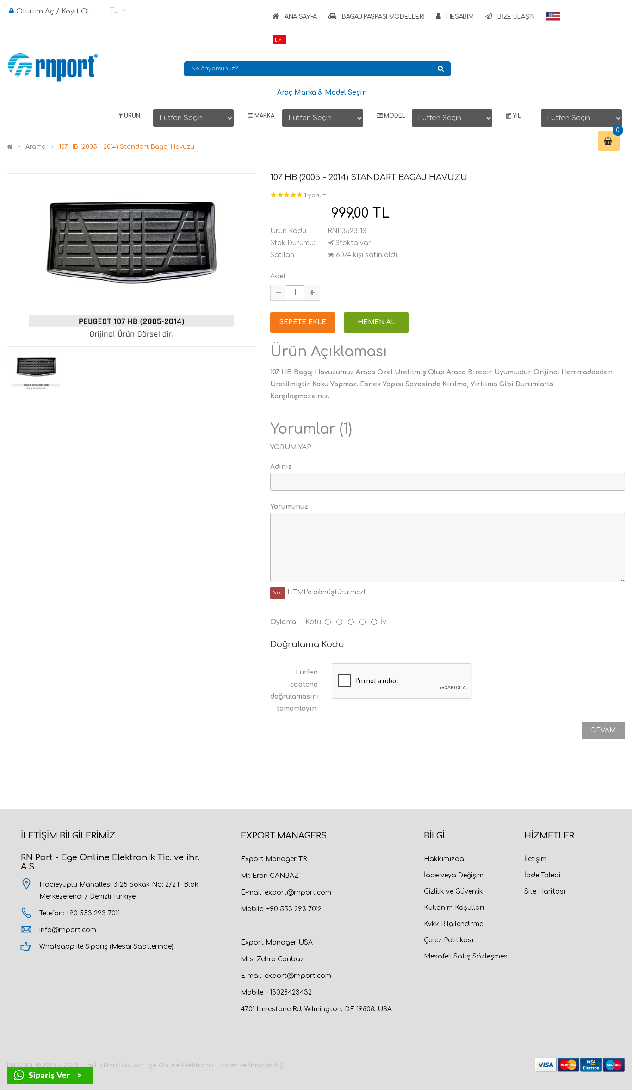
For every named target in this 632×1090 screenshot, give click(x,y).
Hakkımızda (444, 859)
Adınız (281, 466)
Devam (603, 730)
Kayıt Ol (75, 11)
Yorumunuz (289, 506)
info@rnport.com (67, 929)
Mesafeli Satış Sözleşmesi (466, 956)
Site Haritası (544, 891)
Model (394, 116)
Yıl (516, 116)
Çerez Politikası (448, 940)
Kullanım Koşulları (454, 907)
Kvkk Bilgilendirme (453, 923)
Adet (278, 276)
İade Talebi (542, 875)
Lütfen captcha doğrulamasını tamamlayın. (294, 690)
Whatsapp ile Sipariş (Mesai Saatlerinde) (106, 946)
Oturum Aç (35, 11)
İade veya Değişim (453, 875)
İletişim (535, 859)
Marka (263, 116)
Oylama (283, 621)
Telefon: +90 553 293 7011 (79, 913)
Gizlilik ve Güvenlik (453, 891)
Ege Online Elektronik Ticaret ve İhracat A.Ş (214, 1065)
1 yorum (315, 195)
